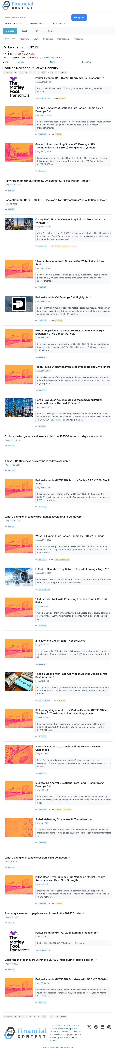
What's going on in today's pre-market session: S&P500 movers (44, 516)
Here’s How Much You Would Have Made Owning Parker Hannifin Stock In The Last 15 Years (68, 401)
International (63, 39)
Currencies (48, 39)
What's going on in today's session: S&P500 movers (37, 857)
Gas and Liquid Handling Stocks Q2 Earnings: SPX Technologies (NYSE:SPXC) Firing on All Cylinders (65, 146)
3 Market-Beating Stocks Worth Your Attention (63, 819)
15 (57, 72)
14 (52, 72)
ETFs (38, 31)
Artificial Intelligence (62, 246)
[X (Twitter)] (89, 1033)
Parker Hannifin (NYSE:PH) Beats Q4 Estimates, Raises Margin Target (48, 180)
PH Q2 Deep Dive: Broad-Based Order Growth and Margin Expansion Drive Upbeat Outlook (69, 332)
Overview (24, 39)
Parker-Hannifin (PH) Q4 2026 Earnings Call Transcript (69, 77)
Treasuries (78, 39)
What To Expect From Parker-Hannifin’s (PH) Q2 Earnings (69, 535)
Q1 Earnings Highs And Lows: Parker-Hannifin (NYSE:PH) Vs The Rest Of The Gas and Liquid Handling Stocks (71, 712)
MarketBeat (43, 246)
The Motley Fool (44, 98)
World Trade (67, 809)
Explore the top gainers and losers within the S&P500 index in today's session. (53, 436)
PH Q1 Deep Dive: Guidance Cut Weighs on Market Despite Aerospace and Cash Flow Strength (70, 878)
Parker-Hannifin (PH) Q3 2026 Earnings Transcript (67, 932)
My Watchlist (36, 23)
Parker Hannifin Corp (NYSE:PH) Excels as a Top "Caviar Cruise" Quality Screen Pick (56, 199)
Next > (63, 72)
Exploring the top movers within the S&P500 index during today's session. (51, 959)
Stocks (25, 31)
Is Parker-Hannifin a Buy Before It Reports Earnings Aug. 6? (72, 569)
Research (86, 62)
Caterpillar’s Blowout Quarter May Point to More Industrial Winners (70, 221)
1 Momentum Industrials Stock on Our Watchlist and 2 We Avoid (70, 263)
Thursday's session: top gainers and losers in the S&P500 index (44, 913)
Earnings (62, 98)
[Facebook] (96, 1033)
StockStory (42, 134)
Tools (51, 31)
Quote (21, 62)
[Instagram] (109, 1033)
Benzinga (42, 426)
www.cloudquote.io (68, 1028)
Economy (62, 700)
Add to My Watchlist (54, 57)
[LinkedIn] (102, 1033)
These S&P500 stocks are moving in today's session (37, 460)
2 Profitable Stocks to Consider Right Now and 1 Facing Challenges (68, 748)
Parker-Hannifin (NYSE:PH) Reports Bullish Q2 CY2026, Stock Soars (72, 482)
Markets (10, 31)
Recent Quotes (12, 23)
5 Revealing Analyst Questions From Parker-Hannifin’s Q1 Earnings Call (69, 784)
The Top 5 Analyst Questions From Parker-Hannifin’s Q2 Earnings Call (69, 109)
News (36, 39)
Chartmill (11, 190)
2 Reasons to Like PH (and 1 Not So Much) (60, 640)
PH (37, 47)
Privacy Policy (59, 1037)
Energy (74, 246)
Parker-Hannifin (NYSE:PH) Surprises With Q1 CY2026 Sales (71, 979)
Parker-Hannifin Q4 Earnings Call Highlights (63, 297)
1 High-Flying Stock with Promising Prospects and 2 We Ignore (72, 366)
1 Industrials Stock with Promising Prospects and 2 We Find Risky (71, 601)
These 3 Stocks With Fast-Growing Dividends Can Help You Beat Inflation (71, 675)
